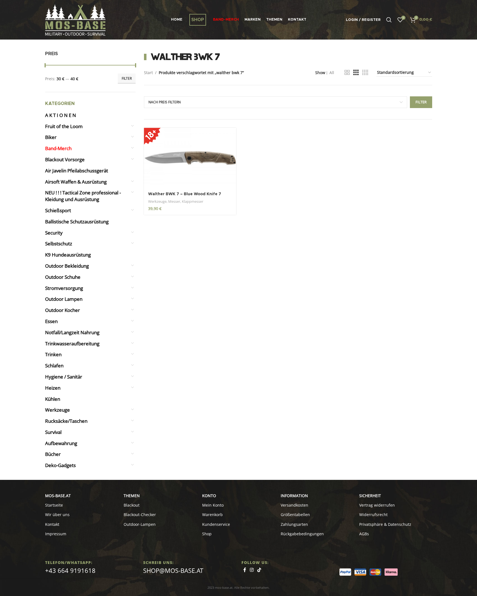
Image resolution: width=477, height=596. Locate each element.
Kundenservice (216, 524)
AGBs (364, 533)
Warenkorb (212, 514)
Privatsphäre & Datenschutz (385, 524)
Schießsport (58, 210)
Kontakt (52, 524)
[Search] (389, 19)
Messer (174, 201)
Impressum (55, 533)
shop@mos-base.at (173, 570)
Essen (51, 321)
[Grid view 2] (347, 72)
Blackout (132, 505)
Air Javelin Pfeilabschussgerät (76, 170)
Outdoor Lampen (63, 299)
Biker (51, 137)
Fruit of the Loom (64, 126)
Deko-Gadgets (60, 465)
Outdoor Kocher (62, 310)
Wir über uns (57, 514)
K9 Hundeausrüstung (68, 254)
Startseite (54, 505)
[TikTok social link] (259, 570)
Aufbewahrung (61, 443)
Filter (127, 78)
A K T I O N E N (60, 115)
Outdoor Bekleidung (67, 266)
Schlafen (54, 365)
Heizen (52, 388)
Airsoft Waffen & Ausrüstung (76, 182)
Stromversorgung (64, 288)
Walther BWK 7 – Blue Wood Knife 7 (184, 194)
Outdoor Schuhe (62, 277)
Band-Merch (58, 148)
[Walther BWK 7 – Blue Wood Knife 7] (190, 158)
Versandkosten (294, 505)
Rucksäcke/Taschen (66, 421)
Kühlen (52, 399)
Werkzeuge (57, 410)
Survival (53, 432)
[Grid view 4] (365, 72)
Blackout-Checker (140, 514)
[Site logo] (75, 19)
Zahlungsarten (294, 524)
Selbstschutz (58, 243)
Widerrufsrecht (373, 514)
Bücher (53, 454)
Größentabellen (295, 514)
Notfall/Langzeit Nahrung (72, 332)
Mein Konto (213, 505)
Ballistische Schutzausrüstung (77, 221)
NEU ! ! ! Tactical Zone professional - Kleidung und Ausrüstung (83, 195)
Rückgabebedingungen (302, 533)
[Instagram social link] (252, 570)
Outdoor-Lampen (140, 524)
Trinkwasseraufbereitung (72, 343)
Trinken (53, 354)
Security (54, 232)
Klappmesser (192, 201)
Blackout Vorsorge (65, 159)
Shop (207, 533)
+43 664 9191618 (70, 570)
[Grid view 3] (356, 72)
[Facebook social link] (244, 570)
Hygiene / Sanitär (63, 376)
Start (148, 72)
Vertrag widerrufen (377, 505)
